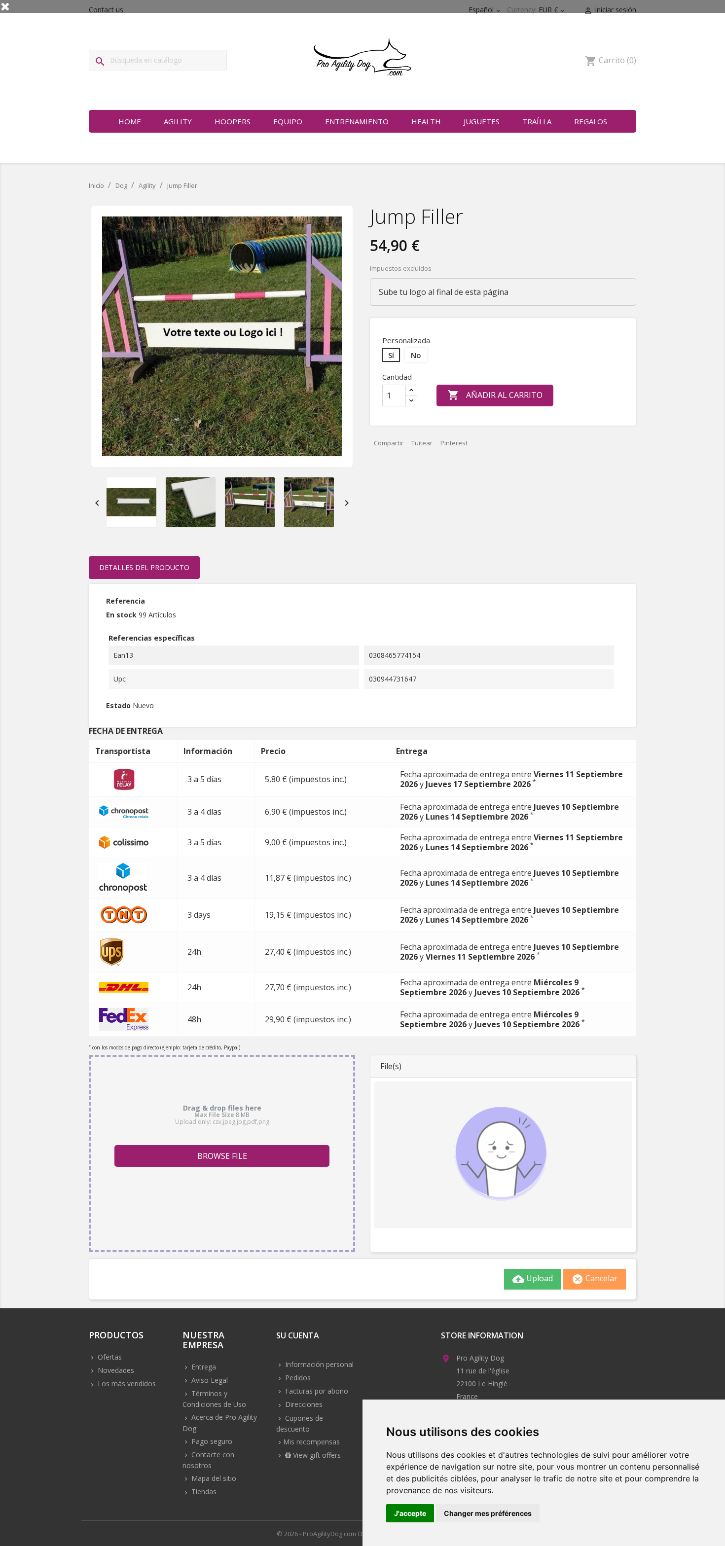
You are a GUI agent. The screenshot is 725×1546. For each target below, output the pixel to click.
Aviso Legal (208, 1380)
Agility (178, 121)
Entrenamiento (357, 121)
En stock (121, 614)
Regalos (590, 121)
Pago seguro (210, 1441)
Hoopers (233, 121)
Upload (532, 1279)
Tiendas (203, 1491)
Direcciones (303, 1404)
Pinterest (454, 442)
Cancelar (594, 1279)
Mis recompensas (311, 1441)
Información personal (318, 1364)
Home (129, 121)
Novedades (115, 1370)
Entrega (202, 1366)
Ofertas (109, 1357)
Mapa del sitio (212, 1478)
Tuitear (422, 442)
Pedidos (297, 1377)
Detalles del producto (144, 567)
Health (426, 121)
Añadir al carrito (495, 395)
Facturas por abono (315, 1391)
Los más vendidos (126, 1383)
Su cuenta (297, 1336)
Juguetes (482, 121)
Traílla (536, 121)
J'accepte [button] (410, 1513)
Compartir (388, 442)
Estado (118, 705)
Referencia (125, 601)
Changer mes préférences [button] (488, 1513)
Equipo (287, 121)
